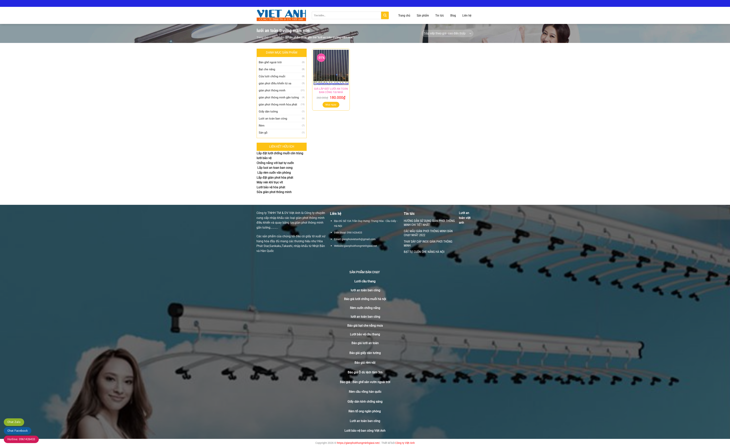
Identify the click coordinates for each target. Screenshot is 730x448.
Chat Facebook (17, 430)
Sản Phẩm (278, 37)
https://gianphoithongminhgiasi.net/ (358, 443)
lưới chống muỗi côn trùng (285, 153)
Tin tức (439, 15)
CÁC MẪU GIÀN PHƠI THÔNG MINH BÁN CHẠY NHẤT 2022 (428, 233)
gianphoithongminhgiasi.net (360, 245)
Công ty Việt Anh (405, 443)
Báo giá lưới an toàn (365, 343)
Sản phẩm (423, 15)
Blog (453, 15)
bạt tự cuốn (286, 163)
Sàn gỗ (263, 132)
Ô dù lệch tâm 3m (370, 372)
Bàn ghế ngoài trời (270, 62)
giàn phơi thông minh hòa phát (278, 104)
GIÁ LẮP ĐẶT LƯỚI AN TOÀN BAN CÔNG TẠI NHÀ (331, 90)
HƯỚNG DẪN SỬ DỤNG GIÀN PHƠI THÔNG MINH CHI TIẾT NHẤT (429, 223)
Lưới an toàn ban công (273, 118)
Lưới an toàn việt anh (465, 217)
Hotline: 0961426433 (21, 439)
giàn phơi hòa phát (280, 177)
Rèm (261, 125)
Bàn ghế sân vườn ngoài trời (371, 382)
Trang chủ (404, 15)
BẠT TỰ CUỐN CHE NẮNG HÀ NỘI (424, 252)
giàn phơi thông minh (272, 90)
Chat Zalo (14, 422)
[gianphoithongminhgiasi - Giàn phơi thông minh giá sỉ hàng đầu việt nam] (281, 15)
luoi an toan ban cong (278, 167)
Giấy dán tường (268, 111)
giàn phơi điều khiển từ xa (275, 83)
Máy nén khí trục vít (270, 182)
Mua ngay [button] (330, 104)
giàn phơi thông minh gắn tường (279, 97)
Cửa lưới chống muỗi (272, 76)
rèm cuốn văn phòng (277, 172)
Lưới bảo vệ (264, 187)
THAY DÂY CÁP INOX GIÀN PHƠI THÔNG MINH (428, 243)
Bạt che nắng (267, 69)
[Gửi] (385, 15)
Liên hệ (466, 15)
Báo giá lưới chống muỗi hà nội (365, 299)
